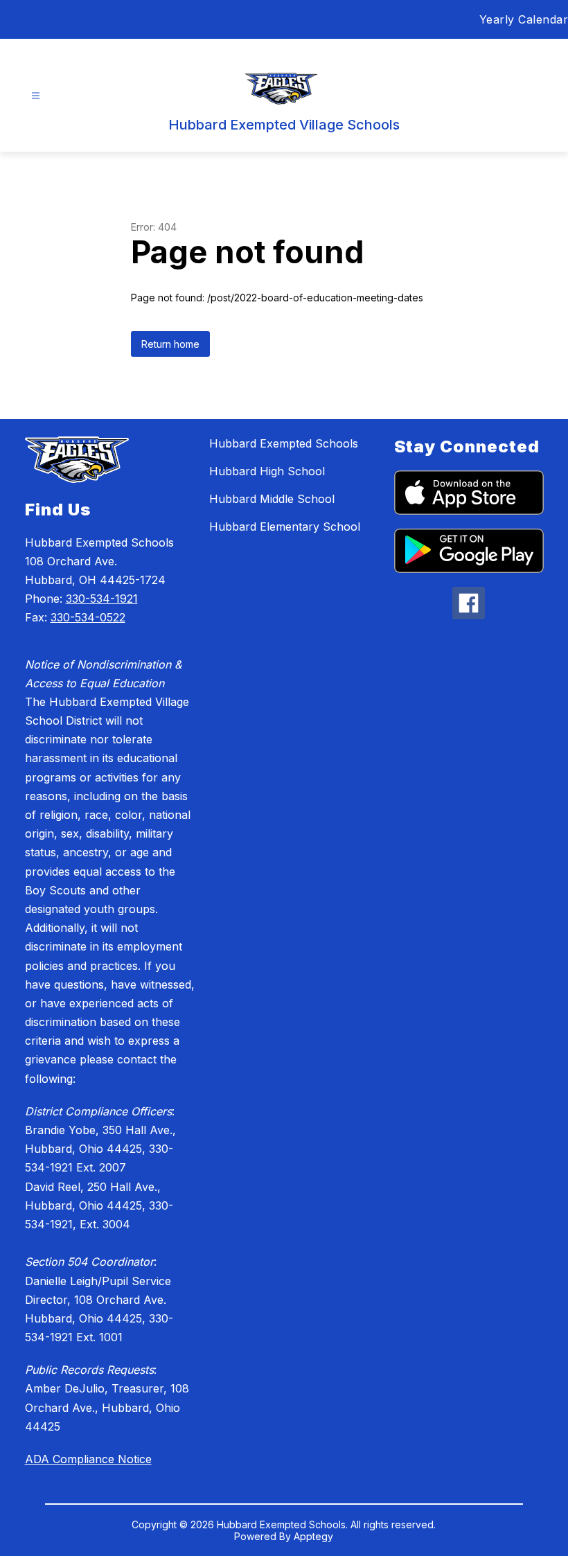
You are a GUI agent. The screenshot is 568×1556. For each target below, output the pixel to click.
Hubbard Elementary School (284, 526)
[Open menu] (36, 96)
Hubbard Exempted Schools (283, 443)
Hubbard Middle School (272, 499)
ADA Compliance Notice (88, 1459)
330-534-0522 (88, 617)
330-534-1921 (102, 598)
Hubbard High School (267, 471)
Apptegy (313, 1536)
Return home (170, 344)
